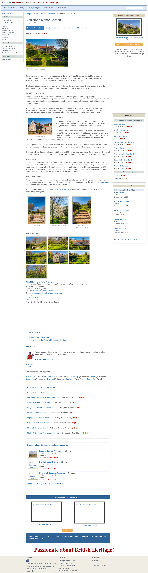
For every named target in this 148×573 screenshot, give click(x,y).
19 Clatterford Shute (121, 210)
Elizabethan (30, 379)
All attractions (6, 20)
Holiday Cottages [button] (34, 8)
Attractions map (8, 22)
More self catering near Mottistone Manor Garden (47, 483)
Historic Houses (7, 35)
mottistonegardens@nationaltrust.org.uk (46, 293)
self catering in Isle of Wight (127, 239)
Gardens (5, 28)
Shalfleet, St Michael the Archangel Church (43, 433)
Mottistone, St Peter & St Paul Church (41, 397)
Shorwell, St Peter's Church (37, 428)
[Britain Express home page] (12, 2)
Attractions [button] (12, 8)
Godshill (117, 175)
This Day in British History (68, 570)
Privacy (94, 563)
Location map (31, 297)
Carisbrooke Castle (8, 48)
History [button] (21, 8)
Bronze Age (74, 377)
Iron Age (50, 379)
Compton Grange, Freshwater (51, 451)
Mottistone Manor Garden (43, 291)
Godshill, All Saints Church (123, 160)
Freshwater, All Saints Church (124, 154)
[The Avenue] (57, 243)
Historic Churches (8, 33)
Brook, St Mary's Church (36, 413)
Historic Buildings (7, 30)
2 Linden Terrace (120, 228)
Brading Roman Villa (8, 46)
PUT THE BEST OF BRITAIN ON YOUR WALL (129, 44)
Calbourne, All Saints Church (38, 423)
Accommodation (68, 28)
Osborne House (7, 50)
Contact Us (95, 560)
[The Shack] (57, 257)
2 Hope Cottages (120, 219)
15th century (30, 377)
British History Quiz (65, 563)
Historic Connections (35, 28)
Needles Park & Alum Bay (10, 53)
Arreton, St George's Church (123, 166)
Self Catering (6, 60)
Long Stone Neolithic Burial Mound (40, 408)
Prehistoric (30, 364)
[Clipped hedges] (79, 257)
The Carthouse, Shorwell (49, 462)
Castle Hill (62, 189)
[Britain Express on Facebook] (27, 560)
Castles (4, 26)
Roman (4, 39)
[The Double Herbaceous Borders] (36, 257)
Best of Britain (61, 8)
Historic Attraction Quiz (67, 565)
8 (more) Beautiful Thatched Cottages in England (48, 340)
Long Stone (104, 182)
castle (93, 377)
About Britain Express (99, 565)
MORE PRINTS (67, 530)
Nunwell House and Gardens (124, 142)
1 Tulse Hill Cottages (121, 201)
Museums (5, 37)
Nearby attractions (53, 28)
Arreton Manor (119, 148)
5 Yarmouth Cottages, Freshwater (52, 473)
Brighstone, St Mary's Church (38, 418)
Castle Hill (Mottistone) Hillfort (38, 402)
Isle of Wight (6, 13)
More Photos (82, 28)
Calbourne (117, 179)
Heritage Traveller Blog (67, 560)
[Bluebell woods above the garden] (36, 271)
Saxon (28, 367)
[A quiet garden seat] (36, 243)
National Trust (31, 295)
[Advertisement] (68, 318)
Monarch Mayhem (65, 568)
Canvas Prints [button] (48, 8)
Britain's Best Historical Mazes (40, 338)
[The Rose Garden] (79, 243)
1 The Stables (119, 192)
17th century (52, 377)
